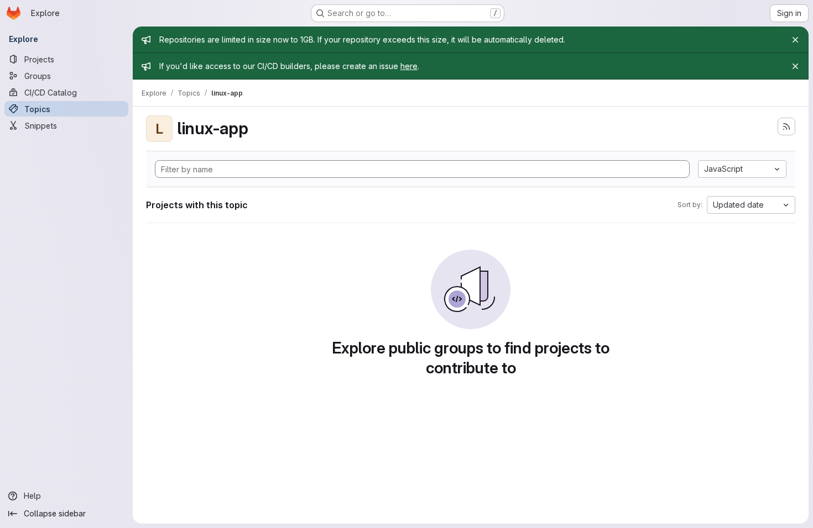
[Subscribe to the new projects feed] (786, 126)
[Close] (795, 39)
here (409, 66)
